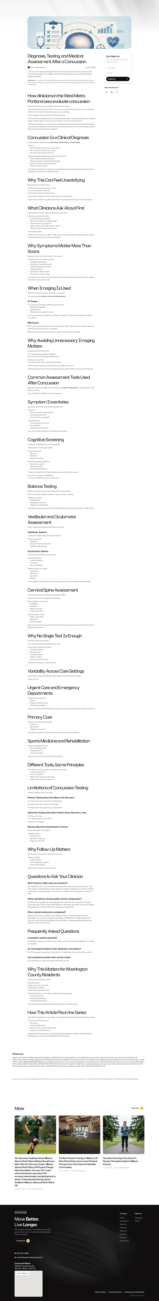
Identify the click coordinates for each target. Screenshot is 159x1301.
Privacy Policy (100, 1292)
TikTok (137, 1221)
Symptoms (124, 1221)
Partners (123, 1237)
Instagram (139, 1218)
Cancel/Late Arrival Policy (134, 1292)
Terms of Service (115, 1292)
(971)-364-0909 (23, 1253)
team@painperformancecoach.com (30, 1257)
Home (122, 1218)
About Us (123, 1231)
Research (123, 1227)
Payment (123, 1234)
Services (123, 1224)
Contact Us (124, 1240)
